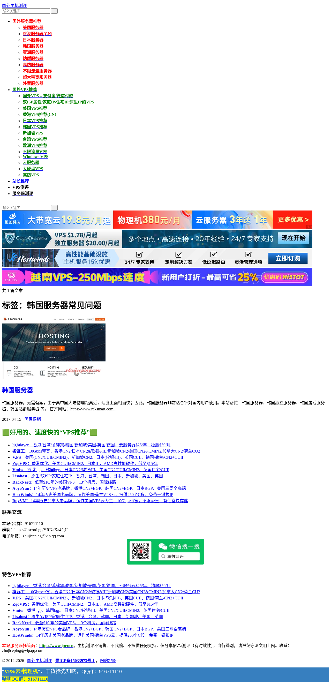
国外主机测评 (14, 5)
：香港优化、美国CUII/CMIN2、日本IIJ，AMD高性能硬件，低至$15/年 (85, 463)
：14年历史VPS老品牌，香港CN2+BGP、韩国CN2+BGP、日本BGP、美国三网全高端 (99, 488)
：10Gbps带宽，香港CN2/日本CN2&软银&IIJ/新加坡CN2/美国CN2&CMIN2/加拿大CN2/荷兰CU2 (106, 451)
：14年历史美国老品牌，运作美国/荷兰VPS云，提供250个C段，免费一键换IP (92, 494)
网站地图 (108, 660)
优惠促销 (31, 419)
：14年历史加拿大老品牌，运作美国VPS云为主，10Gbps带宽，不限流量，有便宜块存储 (100, 501)
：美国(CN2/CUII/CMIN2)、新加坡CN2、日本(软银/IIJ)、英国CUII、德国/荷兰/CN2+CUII (97, 457)
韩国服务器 (17, 390)
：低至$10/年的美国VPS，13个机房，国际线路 (64, 482)
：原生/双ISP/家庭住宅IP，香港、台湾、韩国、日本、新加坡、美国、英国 (87, 476)
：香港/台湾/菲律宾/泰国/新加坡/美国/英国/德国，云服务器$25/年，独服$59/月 (91, 445)
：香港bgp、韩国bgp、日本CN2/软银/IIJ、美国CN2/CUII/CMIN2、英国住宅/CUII (90, 470)
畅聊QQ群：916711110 (25, 679)
